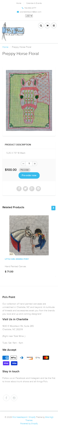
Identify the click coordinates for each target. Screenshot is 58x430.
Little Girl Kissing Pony (17, 259)
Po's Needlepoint (19, 417)
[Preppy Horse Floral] (29, 100)
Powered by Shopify (29, 423)
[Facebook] (6, 398)
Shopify (32, 417)
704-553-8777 (30, 8)
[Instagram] (14, 398)
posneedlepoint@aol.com (30, 12)
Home (18, 3)
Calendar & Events (34, 3)
